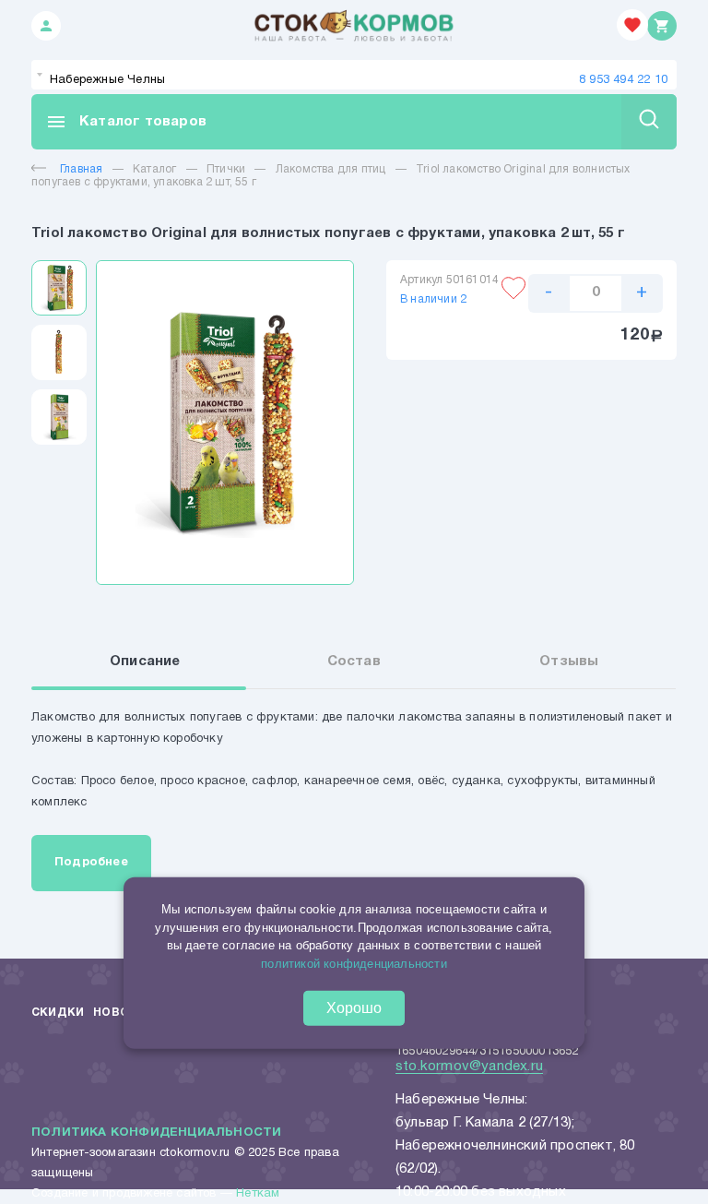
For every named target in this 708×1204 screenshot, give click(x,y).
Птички (225, 169)
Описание (145, 661)
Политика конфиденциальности (156, 1132)
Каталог (154, 169)
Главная (81, 169)
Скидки (57, 1012)
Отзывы (568, 661)
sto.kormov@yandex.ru (469, 1066)
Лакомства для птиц (331, 169)
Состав (354, 661)
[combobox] (354, 74)
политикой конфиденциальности (354, 963)
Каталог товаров (125, 122)
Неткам (257, 1193)
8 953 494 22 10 (623, 80)
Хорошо (354, 1008)
